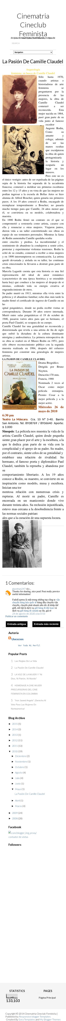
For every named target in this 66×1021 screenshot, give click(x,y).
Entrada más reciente (46, 624)
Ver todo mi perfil (29, 645)
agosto (19, 772)
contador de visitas (18, 836)
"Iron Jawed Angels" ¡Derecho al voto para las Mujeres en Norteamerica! (28, 704)
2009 (15, 812)
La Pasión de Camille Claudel (29, 668)
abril (17, 800)
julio (17, 778)
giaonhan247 (18, 588)
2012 (15, 740)
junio (18, 783)
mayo (18, 789)
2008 (15, 818)
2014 (15, 729)
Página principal (47, 997)
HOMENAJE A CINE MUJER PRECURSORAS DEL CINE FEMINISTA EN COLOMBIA (26, 689)
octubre (20, 767)
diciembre (21, 756)
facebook (45, 8)
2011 (15, 745)
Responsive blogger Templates (35, 1016)
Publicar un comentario (16, 616)
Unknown (17, 639)
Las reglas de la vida (26, 661)
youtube (28, 8)
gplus (39, 8)
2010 (15, 751)
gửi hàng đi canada (29, 610)
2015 (15, 723)
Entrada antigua (16, 624)
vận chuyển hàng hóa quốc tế (36, 601)
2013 (15, 734)
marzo (18, 805)
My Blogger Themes (50, 1019)
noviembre (21, 761)
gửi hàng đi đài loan (44, 608)
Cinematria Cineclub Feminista (33, 25)
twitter (33, 8)
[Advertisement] (20, 922)
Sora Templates (27, 1019)
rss (22, 8)
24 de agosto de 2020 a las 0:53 (28, 613)
